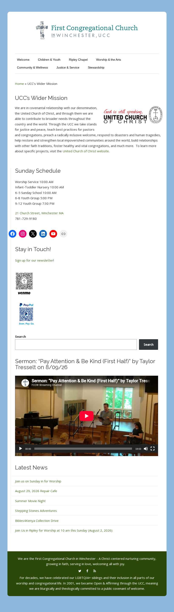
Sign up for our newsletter (34, 260)
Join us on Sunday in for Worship (38, 481)
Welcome (23, 59)
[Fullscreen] (152, 449)
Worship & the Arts (108, 59)
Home (19, 83)
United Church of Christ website (86, 151)
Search (20, 336)
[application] (86, 416)
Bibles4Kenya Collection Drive (37, 520)
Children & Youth (49, 59)
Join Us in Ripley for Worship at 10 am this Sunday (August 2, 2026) (63, 530)
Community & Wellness (32, 67)
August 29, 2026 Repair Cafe (36, 491)
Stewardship (96, 67)
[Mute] (146, 449)
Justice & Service (67, 67)
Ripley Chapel (78, 59)
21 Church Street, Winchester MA (39, 213)
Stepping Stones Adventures (36, 510)
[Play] (20, 449)
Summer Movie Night (30, 501)
